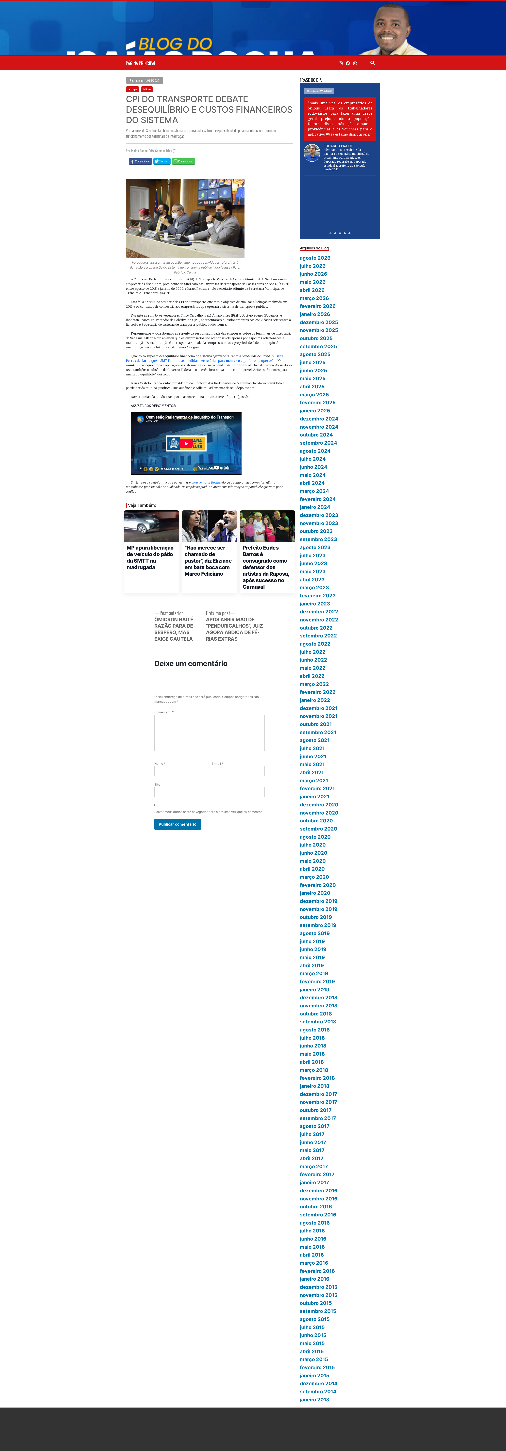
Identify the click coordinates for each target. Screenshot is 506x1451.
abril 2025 (312, 386)
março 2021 (314, 780)
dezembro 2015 (318, 1287)
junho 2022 (313, 660)
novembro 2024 (319, 427)
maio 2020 (313, 861)
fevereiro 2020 (318, 885)
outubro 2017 (316, 1110)
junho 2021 (313, 756)
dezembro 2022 (319, 612)
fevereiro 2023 (318, 596)
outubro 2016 (316, 1207)
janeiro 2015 (314, 1375)
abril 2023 (312, 580)
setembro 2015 (318, 1311)
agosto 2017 (314, 1126)
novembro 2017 (318, 1102)
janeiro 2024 (315, 507)
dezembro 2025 (319, 322)
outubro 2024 (316, 435)
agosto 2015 (315, 1319)
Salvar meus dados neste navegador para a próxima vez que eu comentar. (208, 812)
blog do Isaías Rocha (206, 482)
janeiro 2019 (314, 990)
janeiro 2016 (314, 1279)
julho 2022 (313, 652)
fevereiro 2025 (318, 402)
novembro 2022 (319, 620)
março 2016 (314, 1263)
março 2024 (314, 491)
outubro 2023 (316, 531)
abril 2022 (312, 676)
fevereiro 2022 (318, 692)
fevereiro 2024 (318, 499)
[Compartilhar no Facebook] (140, 161)
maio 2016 (312, 1247)
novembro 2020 (319, 813)
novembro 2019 (318, 909)
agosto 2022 (315, 644)
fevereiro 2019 (317, 981)
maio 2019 (312, 957)
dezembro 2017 (318, 1094)
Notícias (147, 89)
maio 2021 (312, 764)
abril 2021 (312, 772)
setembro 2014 (318, 1391)
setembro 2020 (318, 829)
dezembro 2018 (318, 997)
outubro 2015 (316, 1303)
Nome (159, 764)
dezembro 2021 (318, 708)
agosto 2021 (315, 740)
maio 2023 (313, 571)
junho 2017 (313, 1142)
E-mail (217, 764)
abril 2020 (312, 869)
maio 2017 (312, 1150)
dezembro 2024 (319, 419)
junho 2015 (313, 1335)
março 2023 (314, 587)
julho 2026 (313, 266)
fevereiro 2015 (317, 1367)
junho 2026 (313, 274)
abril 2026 (312, 290)
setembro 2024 (318, 443)
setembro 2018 (318, 1022)
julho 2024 (313, 459)
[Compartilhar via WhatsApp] (183, 161)
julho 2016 (312, 1231)
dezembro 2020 (319, 805)
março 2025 (314, 395)
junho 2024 (313, 467)
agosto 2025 (315, 354)
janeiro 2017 (314, 1182)
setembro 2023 (318, 539)
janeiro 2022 (315, 700)
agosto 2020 (315, 837)
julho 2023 (313, 555)
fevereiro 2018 (317, 1078)
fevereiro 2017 (317, 1174)
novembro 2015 (318, 1295)
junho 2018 (313, 1046)
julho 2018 (312, 1038)
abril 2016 (312, 1255)
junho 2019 (313, 949)
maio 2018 (312, 1054)
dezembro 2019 (318, 901)
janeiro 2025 (315, 411)
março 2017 (314, 1166)
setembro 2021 (318, 732)
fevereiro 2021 (317, 788)
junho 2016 (313, 1239)
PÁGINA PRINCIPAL (141, 63)
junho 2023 (313, 563)
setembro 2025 (318, 346)
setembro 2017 (318, 1118)
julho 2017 (312, 1134)
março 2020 (314, 877)
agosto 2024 (315, 451)
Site (157, 784)
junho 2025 (313, 370)
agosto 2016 (315, 1223)
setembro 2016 (318, 1215)
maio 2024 (313, 475)
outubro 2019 (316, 917)
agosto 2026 (315, 258)
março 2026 (314, 298)
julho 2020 (313, 845)
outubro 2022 (316, 628)
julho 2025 (313, 362)
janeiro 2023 (315, 604)
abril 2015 (312, 1351)
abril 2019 (312, 965)
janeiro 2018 (314, 1086)
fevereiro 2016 (317, 1271)
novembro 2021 (318, 716)
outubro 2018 (316, 1014)
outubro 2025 (316, 338)
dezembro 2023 (319, 515)
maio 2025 (313, 378)
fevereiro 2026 (318, 306)
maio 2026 (313, 282)
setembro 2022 (318, 636)
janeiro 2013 (314, 1400)
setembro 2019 (318, 925)
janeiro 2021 (314, 797)
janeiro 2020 (315, 893)
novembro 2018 (318, 1006)
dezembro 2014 (319, 1383)
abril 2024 (312, 483)
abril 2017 (312, 1158)
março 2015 (314, 1359)
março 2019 (314, 973)
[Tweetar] (162, 161)
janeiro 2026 (315, 314)
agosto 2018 (315, 1030)
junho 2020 (313, 853)
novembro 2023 (319, 523)
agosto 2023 (315, 547)
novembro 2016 (318, 1199)
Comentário (164, 712)
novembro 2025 (319, 330)
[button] (330, 233)
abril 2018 (312, 1062)
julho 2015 (312, 1327)
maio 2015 (312, 1343)
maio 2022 (313, 668)
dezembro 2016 (318, 1191)
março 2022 (314, 684)
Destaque (132, 89)
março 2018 (314, 1070)
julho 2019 (312, 941)
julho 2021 (312, 748)
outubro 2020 (316, 821)
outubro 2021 (316, 724)
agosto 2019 (315, 933)
